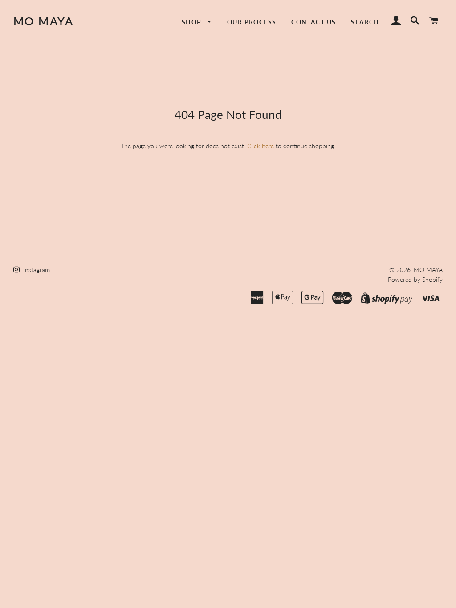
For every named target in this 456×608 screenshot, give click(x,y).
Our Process (251, 22)
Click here (260, 146)
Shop (193, 22)
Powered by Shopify (415, 279)
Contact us (313, 22)
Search (365, 22)
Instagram (35, 269)
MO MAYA (43, 21)
